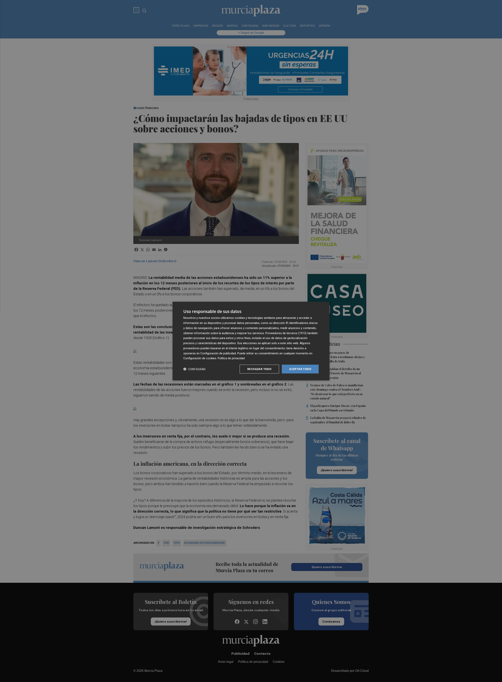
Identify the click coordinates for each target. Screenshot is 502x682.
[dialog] (251, 341)
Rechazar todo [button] (259, 369)
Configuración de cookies (199, 358)
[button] (194, 369)
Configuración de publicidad (218, 353)
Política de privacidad (231, 358)
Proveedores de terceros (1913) (285, 333)
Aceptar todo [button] (300, 369)
